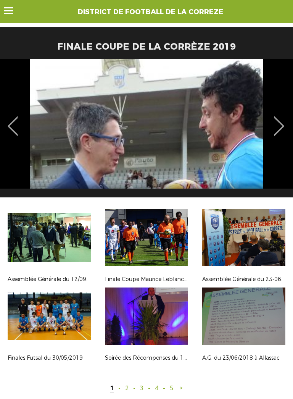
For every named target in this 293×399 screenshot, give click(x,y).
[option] (146, 131)
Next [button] (279, 121)
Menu (12, 10)
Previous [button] (12, 121)
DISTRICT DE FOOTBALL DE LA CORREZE (150, 12)
